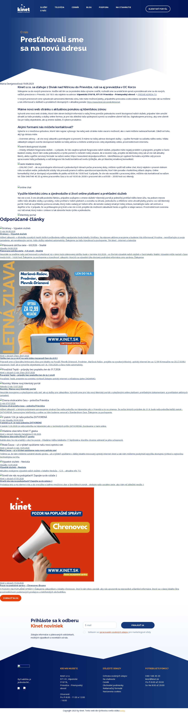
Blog (89, 7)
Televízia (59, 7)
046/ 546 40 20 (152, 675)
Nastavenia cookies (112, 691)
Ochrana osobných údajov (115, 675)
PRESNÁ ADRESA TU (147, 94)
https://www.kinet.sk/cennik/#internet (103, 102)
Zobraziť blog (10, 598)
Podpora (103, 7)
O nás (43, 10)
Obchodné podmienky (113, 685)
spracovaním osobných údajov (114, 632)
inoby (122, 710)
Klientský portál (158, 9)
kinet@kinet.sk (152, 679)
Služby (43, 7)
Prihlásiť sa (137, 625)
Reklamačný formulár (112, 688)
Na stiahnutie (123, 7)
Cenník (75, 7)
